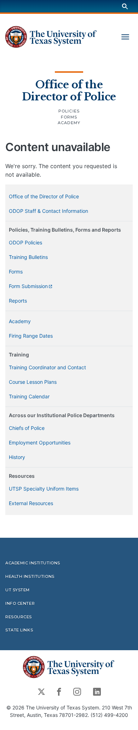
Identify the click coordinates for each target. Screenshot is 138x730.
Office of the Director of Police (69, 90)
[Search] (125, 6)
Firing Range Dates (31, 336)
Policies (69, 111)
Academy (69, 122)
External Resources (31, 503)
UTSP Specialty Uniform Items (44, 489)
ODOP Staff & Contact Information (48, 211)
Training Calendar (29, 396)
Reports (18, 301)
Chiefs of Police (27, 428)
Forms (69, 117)
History (17, 457)
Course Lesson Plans (33, 382)
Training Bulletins (28, 257)
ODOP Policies (25, 242)
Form (28, 286)
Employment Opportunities (39, 442)
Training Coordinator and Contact (47, 367)
